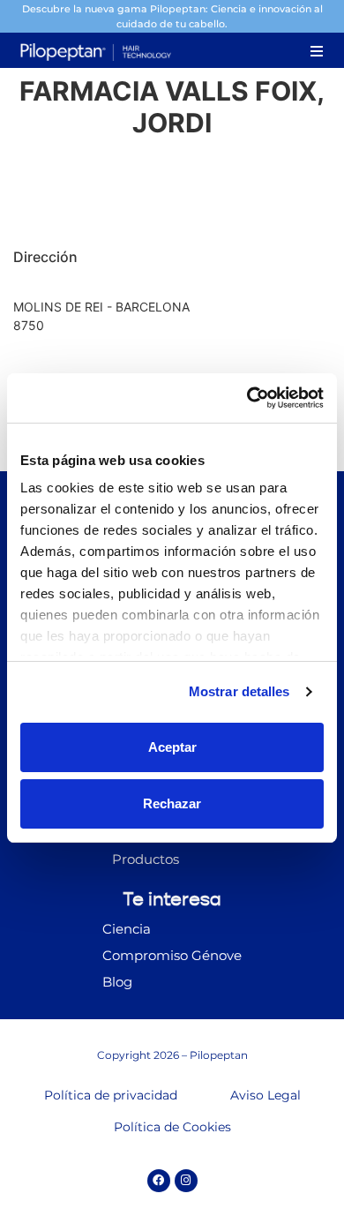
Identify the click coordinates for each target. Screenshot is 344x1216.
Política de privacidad (110, 1095)
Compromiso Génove (172, 955)
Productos (145, 859)
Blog (117, 981)
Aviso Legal (265, 1095)
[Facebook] (158, 1180)
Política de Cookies (172, 1127)
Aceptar (172, 746)
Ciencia (126, 928)
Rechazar (172, 803)
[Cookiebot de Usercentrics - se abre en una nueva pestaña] (247, 398)
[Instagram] (186, 1180)
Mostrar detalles (239, 691)
